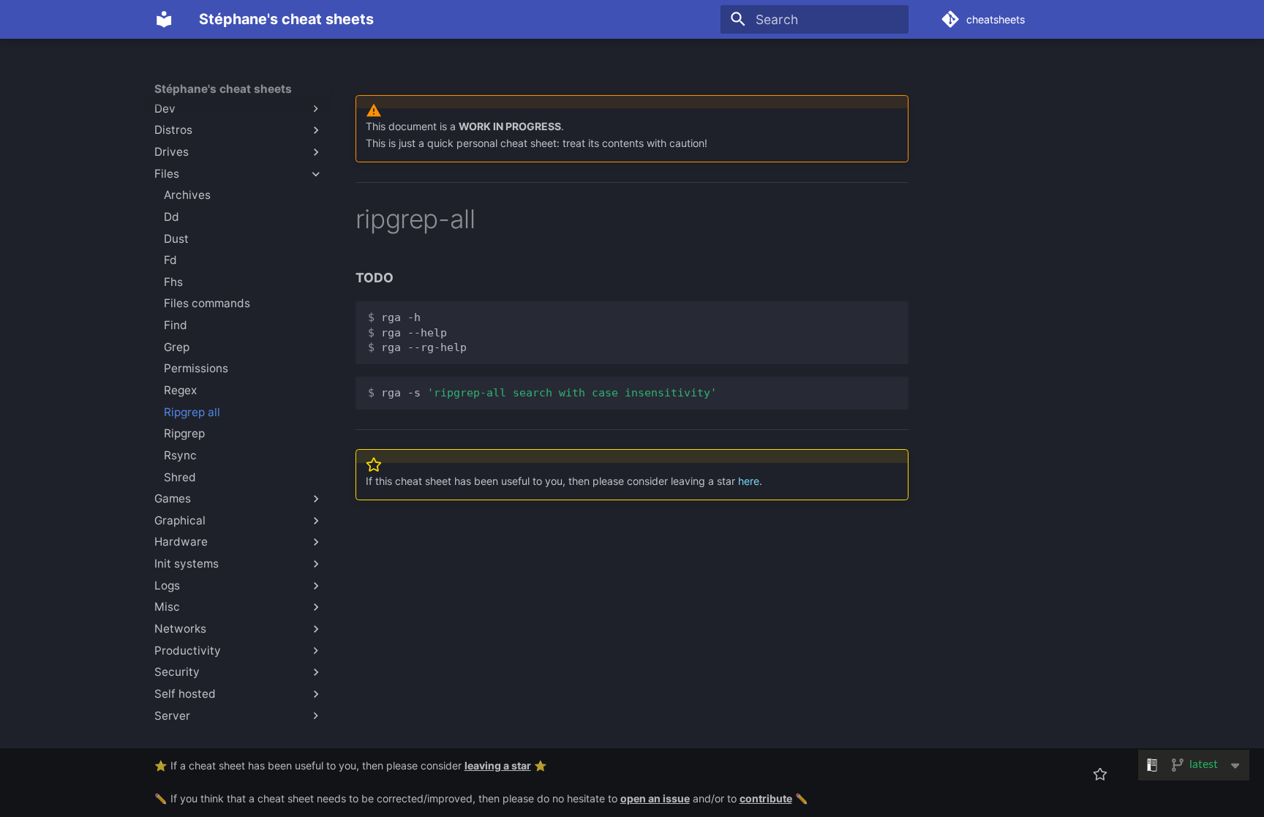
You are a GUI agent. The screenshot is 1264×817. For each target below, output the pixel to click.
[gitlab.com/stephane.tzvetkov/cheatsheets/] (1100, 774)
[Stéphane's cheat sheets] (164, 19)
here (748, 481)
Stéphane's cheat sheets (223, 89)
